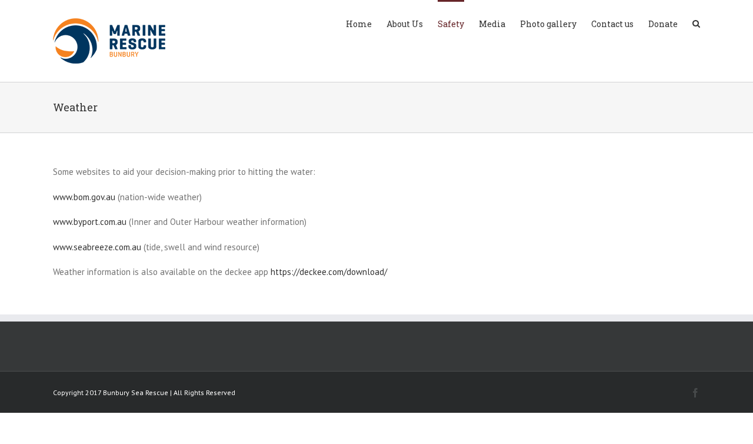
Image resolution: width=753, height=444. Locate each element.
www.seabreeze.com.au (97, 247)
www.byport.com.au (89, 221)
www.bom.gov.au (84, 197)
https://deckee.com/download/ (329, 271)
